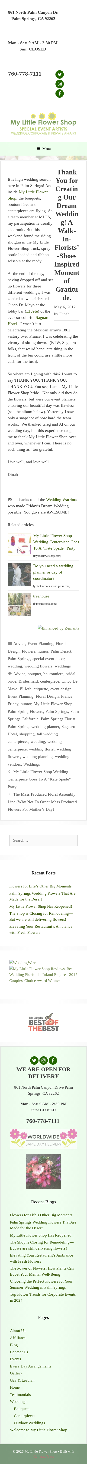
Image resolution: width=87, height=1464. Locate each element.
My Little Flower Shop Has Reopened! (40, 906)
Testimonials (20, 1394)
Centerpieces (24, 1416)
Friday (13, 703)
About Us (18, 1330)
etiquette (41, 689)
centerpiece (49, 681)
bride (12, 681)
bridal (70, 673)
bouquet (34, 673)
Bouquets (21, 1409)
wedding (15, 666)
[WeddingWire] (22, 962)
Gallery (16, 1373)
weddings (63, 666)
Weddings (31, 764)
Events (15, 1359)
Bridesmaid (28, 681)
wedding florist (42, 749)
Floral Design (47, 696)
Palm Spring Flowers (25, 711)
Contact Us (19, 1352)
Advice (19, 643)
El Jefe (32, 311)
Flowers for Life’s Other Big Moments (40, 886)
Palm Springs (19, 658)
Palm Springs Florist (58, 719)
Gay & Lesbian (22, 1380)
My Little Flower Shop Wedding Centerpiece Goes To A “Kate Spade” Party (56, 541)
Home (15, 1387)
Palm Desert (61, 651)
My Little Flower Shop (53, 703)
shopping (27, 734)
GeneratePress (43, 1456)
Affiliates (18, 1338)
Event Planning (40, 643)
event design (60, 689)
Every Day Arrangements (30, 1366)
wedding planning (38, 756)
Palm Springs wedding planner (33, 726)
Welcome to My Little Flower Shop (38, 1430)
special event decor (48, 658)
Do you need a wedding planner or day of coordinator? (53, 572)
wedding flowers (38, 666)
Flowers (28, 651)
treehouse (41, 596)
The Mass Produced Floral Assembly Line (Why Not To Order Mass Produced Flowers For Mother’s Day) (42, 802)
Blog (14, 1345)
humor (43, 651)
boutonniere (53, 673)
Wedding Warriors (61, 499)
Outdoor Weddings (29, 1423)
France (66, 696)
